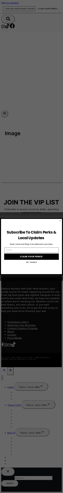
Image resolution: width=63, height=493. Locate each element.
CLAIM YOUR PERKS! (31, 256)
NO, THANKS (31, 262)
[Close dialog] (60, 220)
